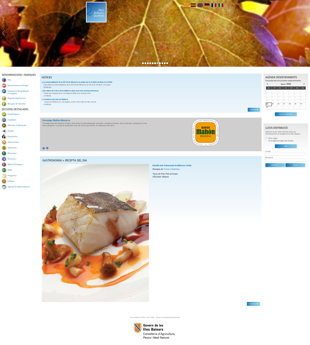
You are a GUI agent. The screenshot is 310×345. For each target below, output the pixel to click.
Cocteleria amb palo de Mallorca (55, 99)
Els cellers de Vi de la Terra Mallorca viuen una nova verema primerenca (71, 91)
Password (269, 157)
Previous (3, 33)
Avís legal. (273, 138)
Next (306, 33)
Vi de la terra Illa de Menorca (57, 120)
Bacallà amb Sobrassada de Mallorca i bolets (172, 165)
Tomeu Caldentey (172, 169)
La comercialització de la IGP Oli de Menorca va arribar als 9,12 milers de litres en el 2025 (77, 82)
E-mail (267, 151)
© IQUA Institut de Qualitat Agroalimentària (164, 317)
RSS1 (144, 317)
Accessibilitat (135, 317)
